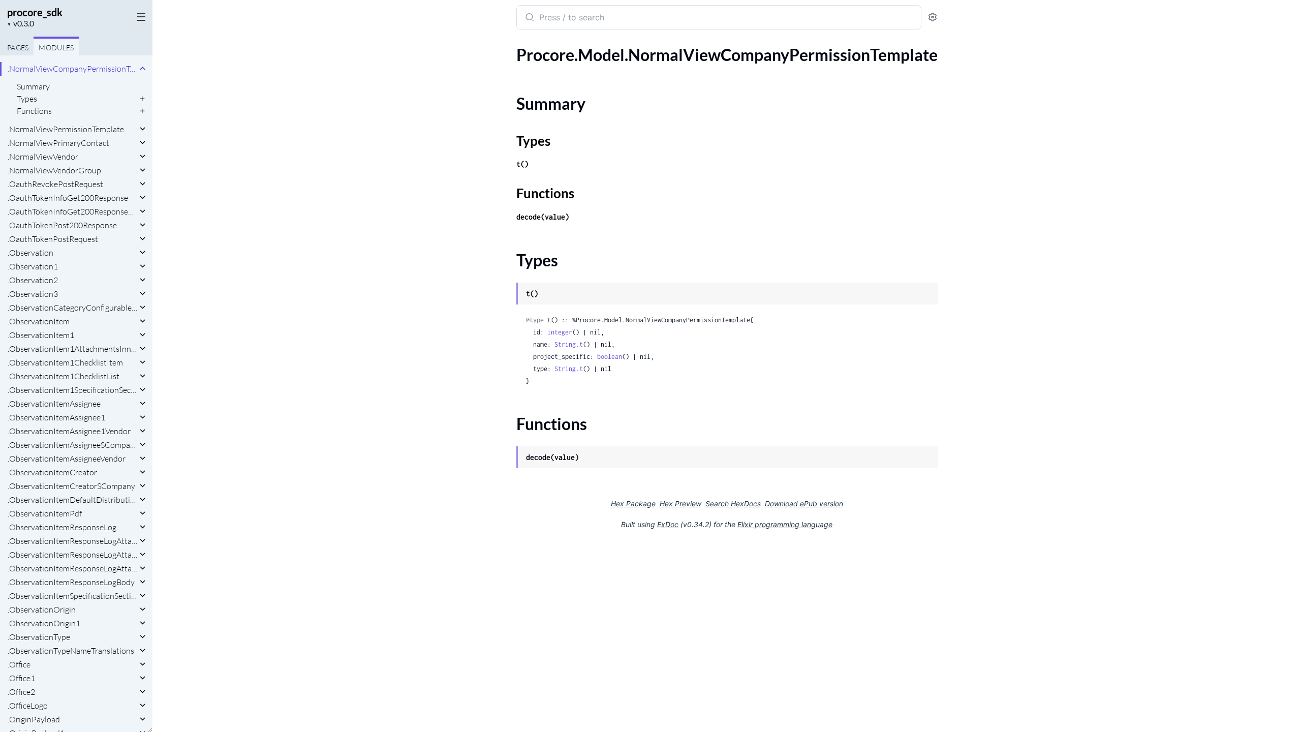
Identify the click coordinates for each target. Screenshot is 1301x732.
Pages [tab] (17, 47)
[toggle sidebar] (139, 16)
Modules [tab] (56, 47)
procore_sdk (35, 12)
